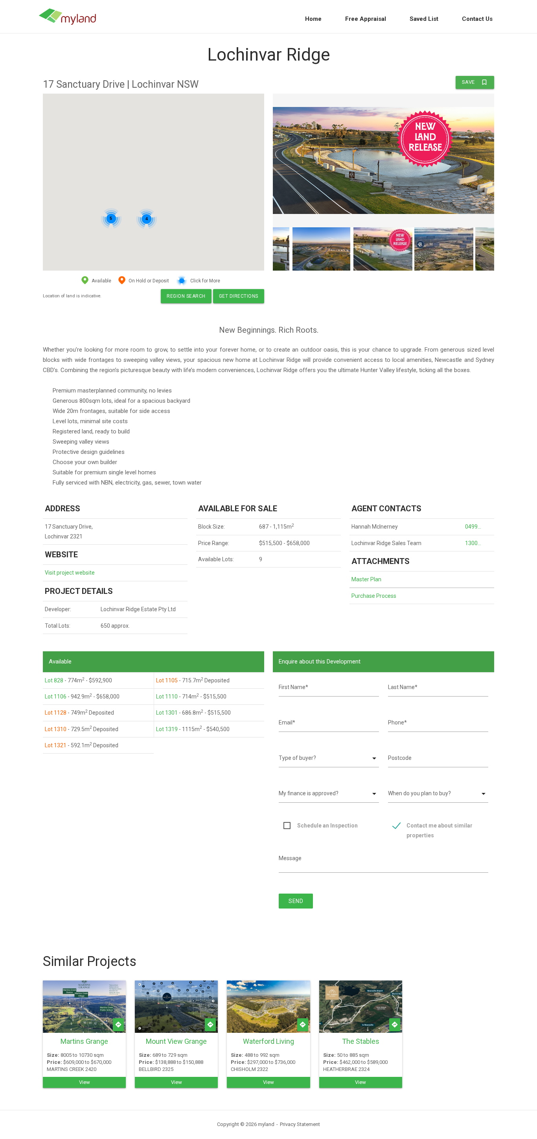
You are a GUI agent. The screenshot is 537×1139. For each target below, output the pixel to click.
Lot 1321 (55, 745)
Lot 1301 (167, 713)
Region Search (186, 296)
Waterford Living (268, 1041)
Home (313, 18)
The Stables (360, 1041)
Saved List (424, 18)
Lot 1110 (167, 696)
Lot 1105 (167, 680)
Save (475, 82)
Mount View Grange (176, 1041)
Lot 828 (54, 680)
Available (60, 661)
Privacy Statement (300, 1124)
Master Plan (366, 579)
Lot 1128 (55, 713)
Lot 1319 (167, 729)
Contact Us (477, 18)
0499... (473, 526)
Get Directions (238, 296)
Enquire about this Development (319, 661)
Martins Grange (84, 1041)
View (84, 1082)
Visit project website (70, 573)
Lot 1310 (55, 729)
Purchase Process (373, 596)
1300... (473, 543)
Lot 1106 (55, 696)
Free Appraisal (365, 18)
